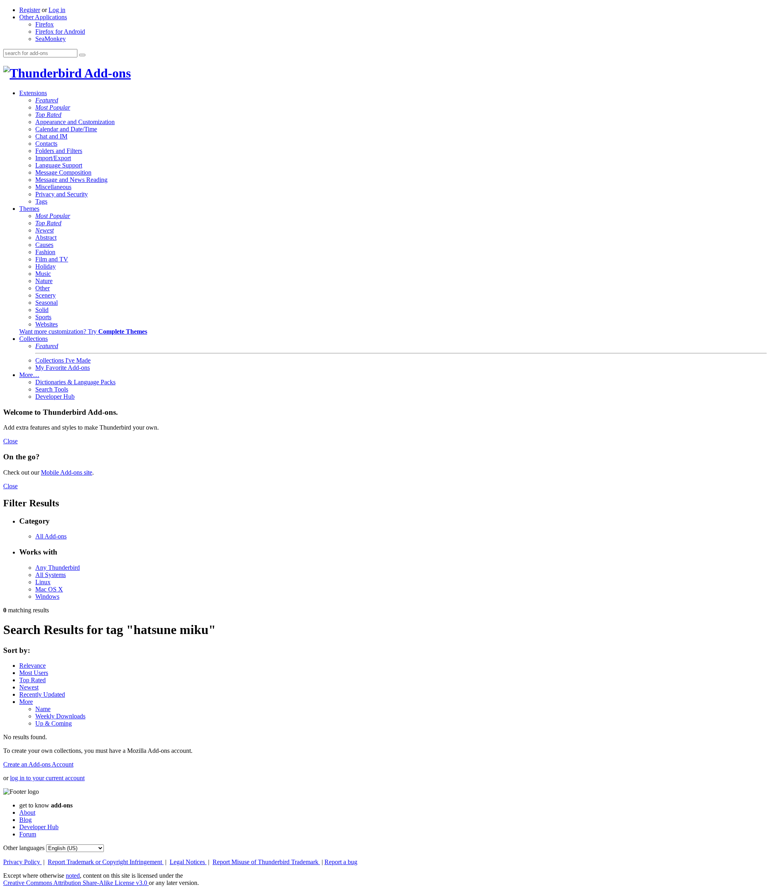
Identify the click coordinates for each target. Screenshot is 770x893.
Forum (27, 834)
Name (43, 708)
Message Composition (63, 172)
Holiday (45, 266)
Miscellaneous (53, 186)
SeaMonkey (50, 38)
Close (10, 441)
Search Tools (51, 389)
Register (29, 9)
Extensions (33, 93)
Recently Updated (42, 694)
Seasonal (46, 302)
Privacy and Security (61, 194)
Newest (44, 230)
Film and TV (51, 259)
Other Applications (43, 17)
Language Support (58, 165)
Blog (25, 819)
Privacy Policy (22, 861)
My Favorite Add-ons (62, 367)
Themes (29, 208)
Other (42, 288)
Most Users (33, 672)
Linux (43, 582)
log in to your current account (47, 778)
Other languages (24, 847)
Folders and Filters (58, 150)
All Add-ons (51, 536)
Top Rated (48, 114)
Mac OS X (49, 589)
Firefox (44, 24)
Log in (57, 9)
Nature (44, 280)
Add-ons (106, 73)
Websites (46, 324)
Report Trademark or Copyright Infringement (106, 861)
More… (29, 374)
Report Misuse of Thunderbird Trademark (266, 861)
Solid (42, 309)
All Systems (50, 574)
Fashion (45, 252)
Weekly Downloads (60, 716)
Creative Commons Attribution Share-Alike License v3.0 (76, 882)
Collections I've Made (63, 360)
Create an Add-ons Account (38, 764)
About (27, 812)
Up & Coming (53, 723)
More (26, 701)
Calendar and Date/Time (66, 129)
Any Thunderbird (57, 567)
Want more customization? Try (83, 331)
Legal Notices (188, 861)
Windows (47, 596)
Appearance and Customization (75, 121)
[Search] (82, 55)
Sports (43, 317)
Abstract (46, 237)
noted (73, 875)
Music (43, 273)
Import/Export (53, 158)
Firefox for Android (60, 31)
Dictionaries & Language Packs (75, 382)
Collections (33, 338)
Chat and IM (51, 136)
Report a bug (340, 861)
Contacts (46, 143)
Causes (44, 244)
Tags (41, 201)
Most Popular (52, 107)
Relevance (32, 665)
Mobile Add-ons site (66, 472)
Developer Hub (55, 396)
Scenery (45, 295)
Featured (46, 100)
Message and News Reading (71, 179)
